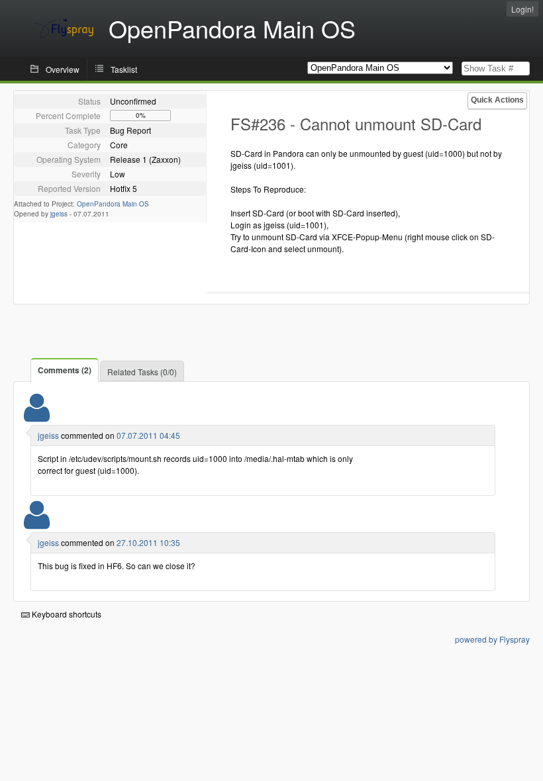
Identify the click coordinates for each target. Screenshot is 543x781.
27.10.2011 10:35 (148, 542)
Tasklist (124, 69)
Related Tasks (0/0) (142, 371)
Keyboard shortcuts (65, 614)
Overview (62, 69)
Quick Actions (497, 100)
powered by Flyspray (492, 639)
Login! (522, 9)
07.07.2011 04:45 (148, 435)
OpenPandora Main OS (113, 203)
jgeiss (59, 213)
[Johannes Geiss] (37, 416)
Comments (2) (64, 370)
